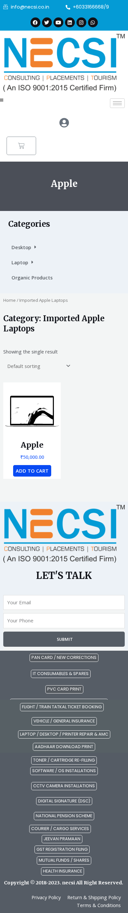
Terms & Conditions (99, 905)
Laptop (19, 262)
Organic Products (32, 277)
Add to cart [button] (32, 470)
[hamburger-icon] (117, 103)
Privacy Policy (46, 897)
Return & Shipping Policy (94, 897)
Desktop (21, 247)
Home (9, 300)
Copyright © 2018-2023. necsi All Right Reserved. (63, 883)
